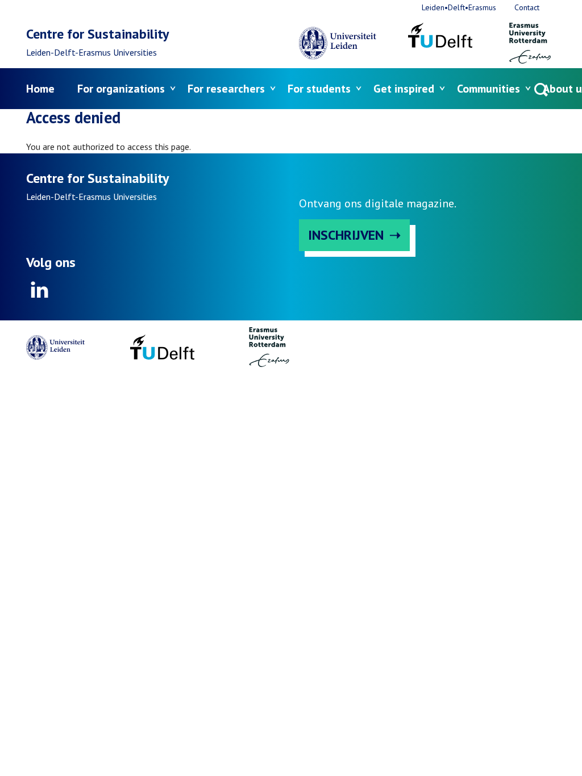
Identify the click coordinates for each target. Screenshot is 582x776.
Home (40, 88)
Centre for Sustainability (97, 34)
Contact (526, 7)
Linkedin (39, 289)
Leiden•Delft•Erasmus (459, 7)
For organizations (121, 88)
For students (319, 88)
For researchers (226, 88)
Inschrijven (346, 235)
